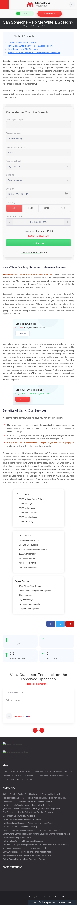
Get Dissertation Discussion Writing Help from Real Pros (27, 823)
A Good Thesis (9, 794)
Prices (48, 771)
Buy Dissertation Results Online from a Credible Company (28, 812)
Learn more (23, 333)
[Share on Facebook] (50, 624)
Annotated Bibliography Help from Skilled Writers (23, 848)
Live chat (23, 399)
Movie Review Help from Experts (17, 837)
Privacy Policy (34, 897)
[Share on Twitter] (60, 624)
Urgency (10, 189)
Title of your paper (15, 119)
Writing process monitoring (36, 775)
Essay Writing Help (50, 794)
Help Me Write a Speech (13, 798)
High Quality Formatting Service (47, 809)
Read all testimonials (37, 684)
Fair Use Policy (61, 897)
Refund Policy (48, 897)
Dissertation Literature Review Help (18, 816)
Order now (49, 13)
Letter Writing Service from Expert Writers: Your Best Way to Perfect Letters (35, 834)
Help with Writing (10, 801)
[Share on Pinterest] (69, 624)
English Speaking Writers (29, 794)
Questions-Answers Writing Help (17, 809)
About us (68, 771)
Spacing (10, 175)
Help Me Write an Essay (36, 798)
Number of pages (14, 216)
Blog (68, 775)
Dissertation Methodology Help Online (19, 827)
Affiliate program (57, 775)
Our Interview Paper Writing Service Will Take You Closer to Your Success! (35, 845)
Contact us (27, 779)
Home (5, 771)
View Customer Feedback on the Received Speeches (34, 52)
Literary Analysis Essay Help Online (34, 801)
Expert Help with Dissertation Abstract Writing (22, 819)
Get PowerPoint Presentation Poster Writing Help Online (27, 855)
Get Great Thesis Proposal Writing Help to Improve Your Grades (31, 830)
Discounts (57, 771)
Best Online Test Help (41, 805)
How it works (26, 771)
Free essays (8, 779)
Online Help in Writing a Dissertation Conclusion (23, 841)
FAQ (18, 779)
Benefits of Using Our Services (23, 49)
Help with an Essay (57, 798)
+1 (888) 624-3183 (41, 393)
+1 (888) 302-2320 (23, 393)
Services (14, 771)
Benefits (18, 775)
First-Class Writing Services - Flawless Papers (30, 46)
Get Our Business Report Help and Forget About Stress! (27, 852)
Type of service (13, 133)
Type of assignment (15, 147)
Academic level (13, 161)
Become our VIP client (35, 252)
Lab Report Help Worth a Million (16, 805)
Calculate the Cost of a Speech (23, 42)
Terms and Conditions (19, 897)
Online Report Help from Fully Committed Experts (24, 859)
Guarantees (8, 775)
